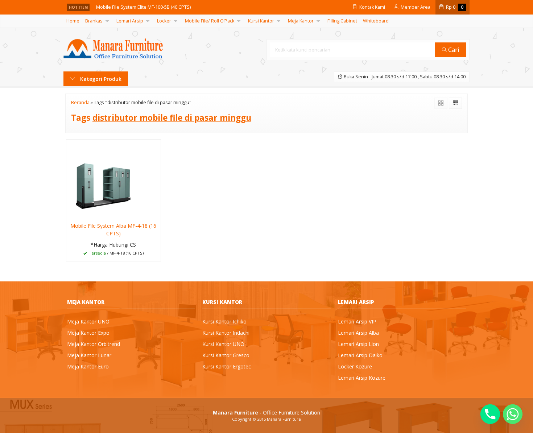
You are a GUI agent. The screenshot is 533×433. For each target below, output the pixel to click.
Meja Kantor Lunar (89, 355)
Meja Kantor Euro (88, 366)
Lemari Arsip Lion (358, 344)
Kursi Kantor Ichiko (224, 321)
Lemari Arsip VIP (357, 321)
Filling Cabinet (342, 21)
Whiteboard (376, 21)
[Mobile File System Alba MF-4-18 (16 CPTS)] (113, 178)
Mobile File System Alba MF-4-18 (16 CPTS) (113, 229)
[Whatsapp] (512, 414)
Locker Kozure (355, 366)
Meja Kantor (301, 21)
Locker (164, 21)
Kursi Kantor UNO (223, 344)
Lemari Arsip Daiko (360, 355)
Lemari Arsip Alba (358, 332)
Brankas (94, 21)
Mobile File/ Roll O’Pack (209, 21)
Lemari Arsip (129, 21)
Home (72, 21)
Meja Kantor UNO (88, 321)
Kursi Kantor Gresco (225, 355)
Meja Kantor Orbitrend (93, 344)
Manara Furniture (284, 419)
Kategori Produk (100, 78)
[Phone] (490, 414)
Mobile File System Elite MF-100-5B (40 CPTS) (143, 7)
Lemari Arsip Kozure (361, 377)
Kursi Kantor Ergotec (226, 366)
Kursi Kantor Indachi (225, 332)
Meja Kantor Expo (88, 332)
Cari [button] (453, 49)
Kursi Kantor (261, 21)
